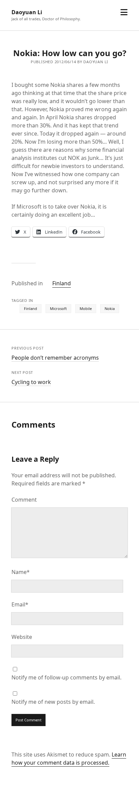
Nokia (110, 308)
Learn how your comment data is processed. (68, 758)
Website (21, 637)
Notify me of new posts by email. (53, 701)
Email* (19, 604)
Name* (20, 572)
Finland (61, 283)
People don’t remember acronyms (55, 357)
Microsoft (58, 308)
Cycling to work (31, 382)
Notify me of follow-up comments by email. (66, 677)
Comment (24, 499)
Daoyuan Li (26, 12)
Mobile (86, 308)
